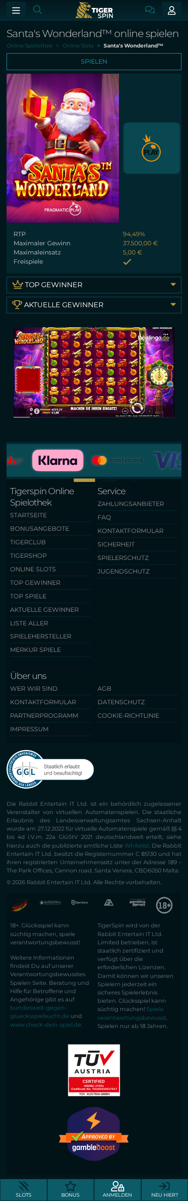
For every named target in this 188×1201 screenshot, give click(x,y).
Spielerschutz (123, 558)
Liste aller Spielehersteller (40, 629)
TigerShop (28, 556)
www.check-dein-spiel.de (45, 1024)
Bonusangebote (39, 529)
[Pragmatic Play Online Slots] (152, 147)
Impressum (29, 729)
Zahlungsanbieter (130, 504)
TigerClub (28, 542)
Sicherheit (116, 544)
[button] (94, 480)
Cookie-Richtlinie (128, 715)
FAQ (104, 517)
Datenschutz (121, 702)
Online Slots (33, 569)
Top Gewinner (53, 285)
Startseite (28, 515)
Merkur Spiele (35, 650)
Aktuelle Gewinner (63, 305)
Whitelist (137, 845)
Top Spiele (28, 596)
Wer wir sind (34, 688)
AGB (104, 688)
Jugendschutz (123, 571)
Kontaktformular (130, 531)
